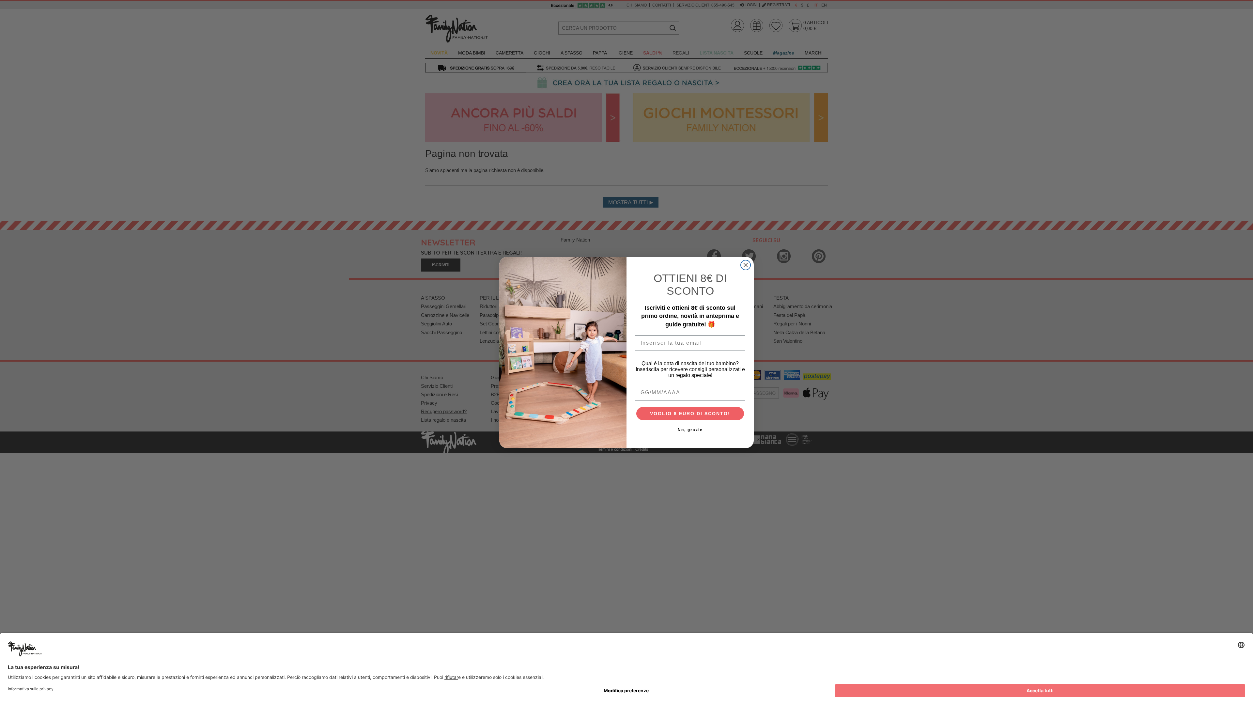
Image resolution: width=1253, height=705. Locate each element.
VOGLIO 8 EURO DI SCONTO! (690, 413)
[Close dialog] (745, 265)
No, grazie (690, 430)
